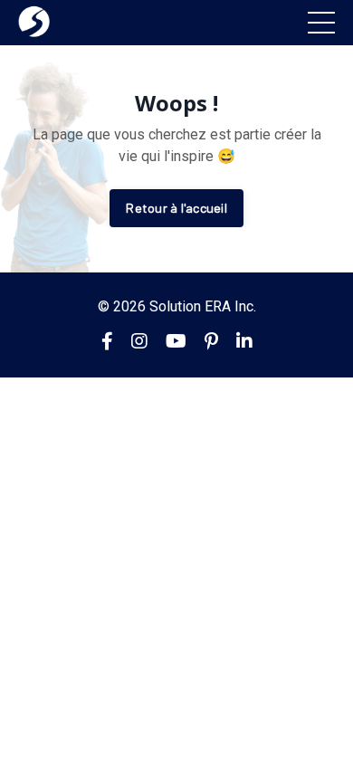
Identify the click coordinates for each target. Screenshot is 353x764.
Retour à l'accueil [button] (176, 207)
